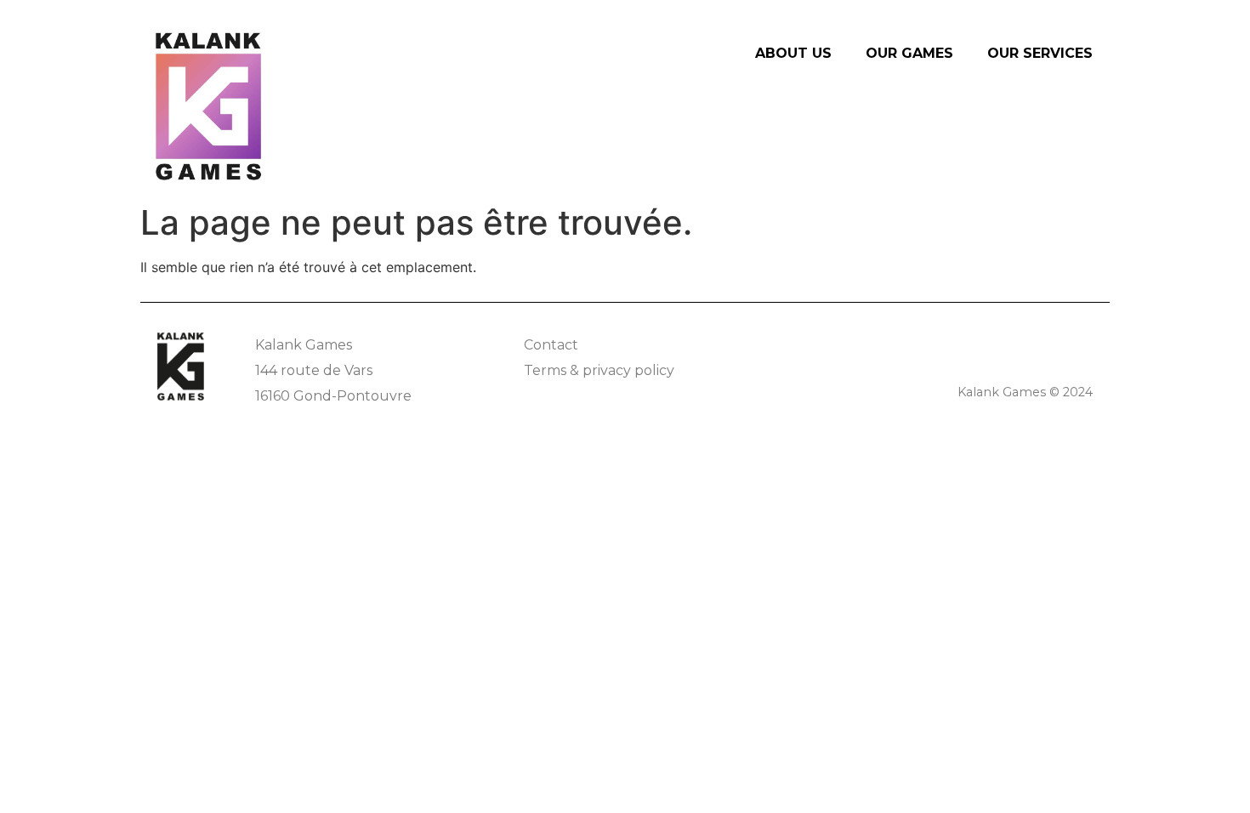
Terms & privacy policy (599, 370)
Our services (1040, 53)
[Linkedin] (1082, 343)
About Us (793, 53)
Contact (551, 345)
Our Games (909, 53)
